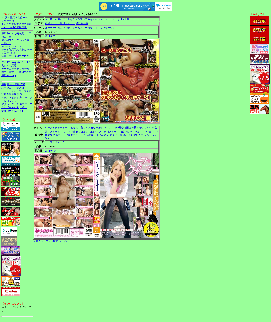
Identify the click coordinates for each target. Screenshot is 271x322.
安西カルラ (150, 135)
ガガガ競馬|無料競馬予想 (15, 69)
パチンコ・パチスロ (12, 87)
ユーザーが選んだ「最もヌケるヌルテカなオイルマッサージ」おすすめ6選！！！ (90, 19)
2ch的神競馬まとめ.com (14, 17)
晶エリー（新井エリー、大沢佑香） (76, 135)
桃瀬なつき (126, 135)
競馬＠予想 (7, 20)
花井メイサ (51, 131)
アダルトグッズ (10, 104)
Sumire (48, 138)
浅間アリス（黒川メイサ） (60, 23)
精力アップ (26, 104)
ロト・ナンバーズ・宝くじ (16, 91)
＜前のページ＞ (42, 241)
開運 (19, 94)
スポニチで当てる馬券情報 (16, 24)
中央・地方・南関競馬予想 (16, 72)
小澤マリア (152, 131)
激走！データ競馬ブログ (15, 56)
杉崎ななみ (126, 131)
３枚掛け (6, 43)
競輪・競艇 (13, 84)
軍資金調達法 (8, 94)
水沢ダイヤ (113, 135)
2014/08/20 (50, 36)
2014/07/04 (50, 150)
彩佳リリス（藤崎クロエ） (73, 131)
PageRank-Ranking (11, 46)
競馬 (3, 84)
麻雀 (22, 84)
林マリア (50, 135)
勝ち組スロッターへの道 (15, 40)
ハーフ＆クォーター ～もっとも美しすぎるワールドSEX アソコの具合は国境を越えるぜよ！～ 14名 (101, 127)
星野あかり (82, 23)
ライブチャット (10, 107)
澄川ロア (138, 135)
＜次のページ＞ (59, 241)
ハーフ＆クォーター (56, 142)
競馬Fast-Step (8, 75)
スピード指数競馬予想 (14, 27)
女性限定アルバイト (12, 110)
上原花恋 (101, 135)
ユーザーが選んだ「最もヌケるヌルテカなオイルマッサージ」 (80, 27)
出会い (23, 107)
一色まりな (139, 131)
